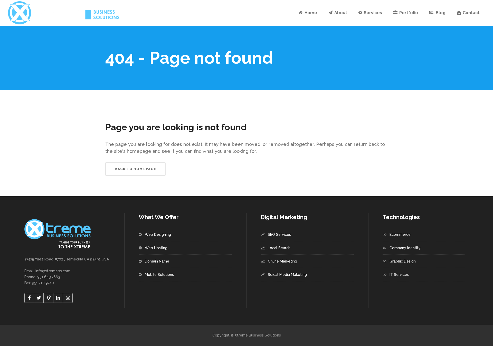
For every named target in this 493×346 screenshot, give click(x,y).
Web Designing (158, 234)
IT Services (399, 275)
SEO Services (279, 234)
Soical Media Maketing (287, 275)
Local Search (279, 248)
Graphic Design (403, 261)
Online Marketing (282, 261)
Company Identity (405, 248)
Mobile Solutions (159, 275)
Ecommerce (400, 234)
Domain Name (157, 261)
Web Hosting (156, 248)
